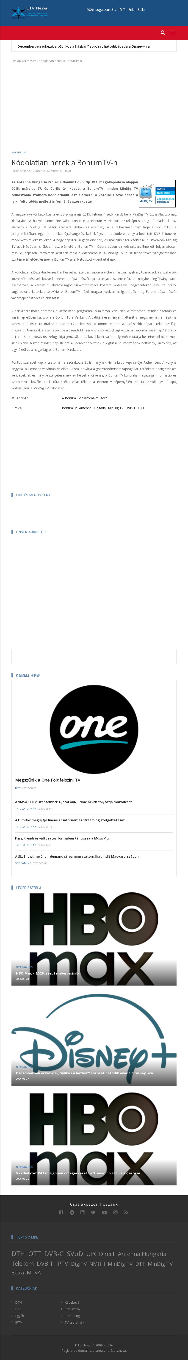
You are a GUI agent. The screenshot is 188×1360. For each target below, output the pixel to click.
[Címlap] (29, 12)
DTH (18, 1253)
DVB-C (54, 1253)
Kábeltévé (72, 1302)
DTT (141, 408)
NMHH (97, 1263)
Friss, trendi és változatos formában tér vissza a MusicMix (62, 838)
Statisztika (72, 1309)
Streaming (23, 863)
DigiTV (79, 1263)
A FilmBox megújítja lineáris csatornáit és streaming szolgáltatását (70, 820)
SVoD (75, 1253)
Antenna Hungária (92, 408)
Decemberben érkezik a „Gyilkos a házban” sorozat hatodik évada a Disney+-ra (84, 1073)
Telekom (22, 1263)
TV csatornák (25, 808)
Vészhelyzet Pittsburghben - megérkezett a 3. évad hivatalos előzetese (89, 46)
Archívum (29, 61)
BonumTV (69, 408)
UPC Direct (100, 1254)
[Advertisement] (94, 100)
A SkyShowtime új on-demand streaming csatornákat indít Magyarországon (77, 856)
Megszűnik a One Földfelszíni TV (47, 780)
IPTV (62, 1263)
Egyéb (19, 1316)
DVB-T (130, 408)
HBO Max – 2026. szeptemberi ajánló (47, 973)
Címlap (16, 61)
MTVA (34, 1272)
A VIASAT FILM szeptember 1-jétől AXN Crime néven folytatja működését (73, 802)
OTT (34, 1253)
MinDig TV (115, 408)
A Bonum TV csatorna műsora (84, 398)
